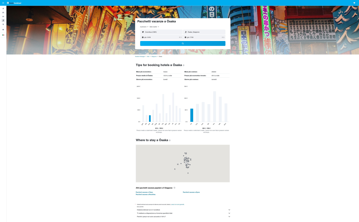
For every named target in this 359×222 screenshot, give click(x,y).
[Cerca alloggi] (3, 12)
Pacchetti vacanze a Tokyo (144, 192)
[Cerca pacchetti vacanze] (3, 20)
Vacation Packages (140, 56)
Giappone (154, 56)
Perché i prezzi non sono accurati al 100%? (151, 216)
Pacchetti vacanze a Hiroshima (145, 194)
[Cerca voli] (3, 8)
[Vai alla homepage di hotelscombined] (14, 3)
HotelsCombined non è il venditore (148, 210)
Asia (148, 56)
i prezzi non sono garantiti (177, 204)
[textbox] (161, 32)
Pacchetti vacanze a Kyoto (191, 192)
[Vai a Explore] (3, 24)
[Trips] (3, 30)
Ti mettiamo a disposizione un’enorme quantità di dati (154, 213)
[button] (3, 3)
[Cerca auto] (3, 16)
